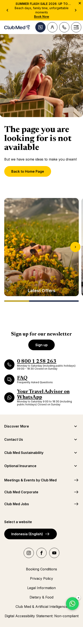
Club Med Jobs (16, 504)
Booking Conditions (41, 569)
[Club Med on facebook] (41, 553)
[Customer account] (52, 27)
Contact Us (13, 439)
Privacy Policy (41, 578)
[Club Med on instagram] (29, 553)
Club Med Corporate (21, 492)
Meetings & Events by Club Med (30, 480)
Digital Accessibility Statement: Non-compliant (42, 616)
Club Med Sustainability (23, 453)
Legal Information (41, 588)
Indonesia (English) (27, 534)
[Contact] (64, 27)
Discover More (16, 426)
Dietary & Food (41, 597)
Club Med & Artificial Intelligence (42, 606)
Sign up (41, 345)
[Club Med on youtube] (54, 553)
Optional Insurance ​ (20, 466)
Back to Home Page (27, 171)
